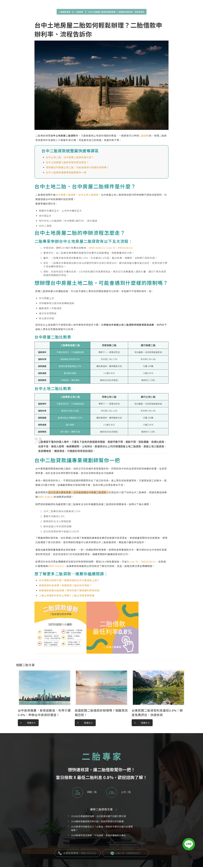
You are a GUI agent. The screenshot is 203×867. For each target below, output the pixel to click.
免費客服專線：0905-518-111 (79, 853)
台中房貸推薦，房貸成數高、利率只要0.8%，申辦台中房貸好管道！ (44, 712)
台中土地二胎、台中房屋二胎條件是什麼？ (70, 157)
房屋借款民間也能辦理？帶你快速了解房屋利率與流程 (69, 590)
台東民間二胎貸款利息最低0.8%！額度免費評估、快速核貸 (157, 712)
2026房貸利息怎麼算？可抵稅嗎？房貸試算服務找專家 (98, 835)
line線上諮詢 (60, 626)
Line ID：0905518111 (119, 247)
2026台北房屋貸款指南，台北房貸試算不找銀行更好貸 (98, 816)
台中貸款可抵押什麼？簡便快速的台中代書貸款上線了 (69, 580)
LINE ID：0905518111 (128, 853)
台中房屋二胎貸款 (66, 194)
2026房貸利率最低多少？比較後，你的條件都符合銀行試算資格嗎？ (102, 828)
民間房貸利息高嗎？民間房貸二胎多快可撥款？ (65, 585)
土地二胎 (126, 792)
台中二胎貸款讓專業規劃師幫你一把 (66, 172)
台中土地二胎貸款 (88, 194)
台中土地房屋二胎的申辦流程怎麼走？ (67, 162)
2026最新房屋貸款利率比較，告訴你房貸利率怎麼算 (97, 821)
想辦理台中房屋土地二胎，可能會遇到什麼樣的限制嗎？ (77, 167)
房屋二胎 (92, 792)
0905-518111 (97, 247)
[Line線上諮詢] (188, 844)
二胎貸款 (144, 135)
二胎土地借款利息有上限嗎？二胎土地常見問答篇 (67, 595)
